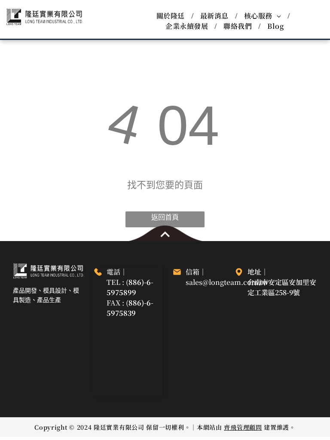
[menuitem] (172, 16)
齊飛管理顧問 (243, 427)
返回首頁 (165, 217)
